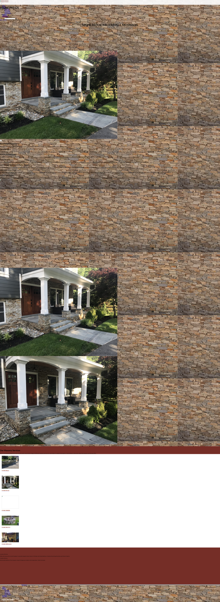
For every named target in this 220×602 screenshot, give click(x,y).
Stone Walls (7, 590)
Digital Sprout (24, 584)
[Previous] (0, 140)
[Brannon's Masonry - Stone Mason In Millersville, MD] (4, 1)
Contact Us (4, 15)
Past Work (4, 14)
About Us (4, 588)
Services (5, 19)
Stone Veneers (7, 11)
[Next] (1, 140)
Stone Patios (7, 10)
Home (3, 5)
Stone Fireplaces (8, 13)
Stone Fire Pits (7, 12)
